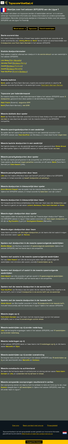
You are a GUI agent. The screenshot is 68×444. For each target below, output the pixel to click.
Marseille (9, 346)
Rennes (27, 235)
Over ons (15, 425)
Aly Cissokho (13, 221)
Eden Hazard (15, 164)
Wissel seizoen (19, 29)
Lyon (19, 235)
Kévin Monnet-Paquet (9, 189)
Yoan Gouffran (6, 71)
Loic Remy (5, 60)
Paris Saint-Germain (49, 205)
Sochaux (35, 360)
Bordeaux (37, 205)
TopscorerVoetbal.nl (21, 3)
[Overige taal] (64, 432)
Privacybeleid (52, 425)
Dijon (18, 346)
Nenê (35, 41)
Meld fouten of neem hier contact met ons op (37, 434)
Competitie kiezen (34, 442)
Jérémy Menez (24, 41)
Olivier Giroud (61, 146)
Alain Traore (5, 102)
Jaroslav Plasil (6, 63)
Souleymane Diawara (35, 221)
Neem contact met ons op (33, 425)
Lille (2, 176)
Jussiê (3, 66)
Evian (62, 205)
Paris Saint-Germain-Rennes (52, 85)
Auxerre (4, 387)
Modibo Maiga (6, 246)
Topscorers (33, 29)
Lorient (30, 205)
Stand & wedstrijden (47, 29)
